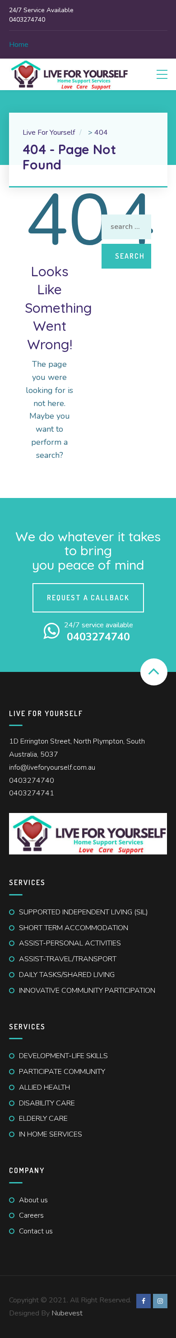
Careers (31, 1215)
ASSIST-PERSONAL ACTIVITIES (70, 943)
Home (18, 45)
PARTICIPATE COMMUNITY (62, 1072)
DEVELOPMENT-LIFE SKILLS (63, 1056)
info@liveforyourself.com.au (52, 767)
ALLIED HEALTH (44, 1087)
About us (33, 1200)
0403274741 (31, 793)
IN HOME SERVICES (50, 1134)
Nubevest (67, 1313)
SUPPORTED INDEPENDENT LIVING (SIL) (83, 912)
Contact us (36, 1231)
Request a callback (88, 597)
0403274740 (31, 780)
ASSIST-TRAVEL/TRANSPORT (67, 959)
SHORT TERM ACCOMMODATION (73, 928)
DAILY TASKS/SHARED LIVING (67, 975)
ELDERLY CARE (43, 1118)
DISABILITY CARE (47, 1103)
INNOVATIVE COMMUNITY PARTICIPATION (87, 991)
